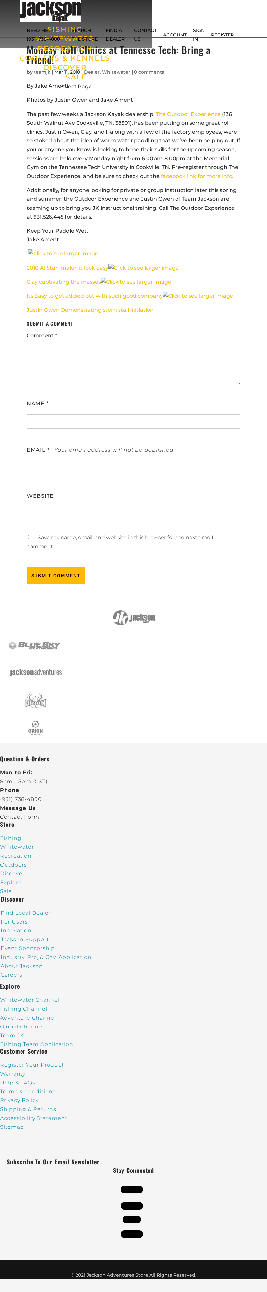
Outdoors (13, 865)
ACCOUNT (175, 35)
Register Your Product (32, 1065)
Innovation (16, 930)
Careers (11, 975)
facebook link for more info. (197, 176)
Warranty (12, 1074)
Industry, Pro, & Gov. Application (46, 957)
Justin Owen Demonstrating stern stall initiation (90, 310)
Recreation (16, 856)
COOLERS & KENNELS (65, 58)
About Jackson (22, 966)
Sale (6, 891)
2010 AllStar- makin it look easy (67, 268)
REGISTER (222, 35)
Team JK (12, 1035)
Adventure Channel (28, 1018)
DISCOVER (65, 67)
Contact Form (19, 817)
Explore (11, 882)
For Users (14, 922)
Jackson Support (25, 939)
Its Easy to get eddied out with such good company (95, 296)
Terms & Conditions (28, 1091)
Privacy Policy (19, 1100)
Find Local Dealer (26, 913)
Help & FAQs (17, 1083)
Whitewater (17, 847)
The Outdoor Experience (188, 114)
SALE (76, 77)
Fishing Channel (23, 1009)
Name (38, 403)
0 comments (149, 72)
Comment (42, 335)
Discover (12, 873)
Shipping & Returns (28, 1109)
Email (38, 450)
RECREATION (64, 48)
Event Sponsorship (28, 948)
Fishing (10, 838)
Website (40, 496)
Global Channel (22, 1027)
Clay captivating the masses (64, 282)
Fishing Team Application (36, 1044)
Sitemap (12, 1127)
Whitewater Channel (30, 1000)
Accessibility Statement (33, 1118)
